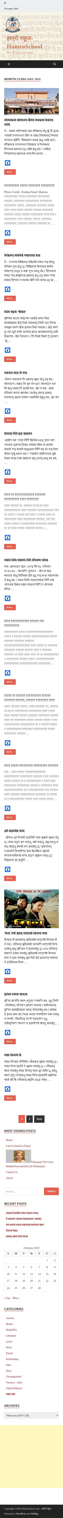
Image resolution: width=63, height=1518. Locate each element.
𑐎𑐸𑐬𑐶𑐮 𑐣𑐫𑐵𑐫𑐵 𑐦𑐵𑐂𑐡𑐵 (15, 994)
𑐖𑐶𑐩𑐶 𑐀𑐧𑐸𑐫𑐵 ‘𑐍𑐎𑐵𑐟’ (15, 312)
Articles (10, 1318)
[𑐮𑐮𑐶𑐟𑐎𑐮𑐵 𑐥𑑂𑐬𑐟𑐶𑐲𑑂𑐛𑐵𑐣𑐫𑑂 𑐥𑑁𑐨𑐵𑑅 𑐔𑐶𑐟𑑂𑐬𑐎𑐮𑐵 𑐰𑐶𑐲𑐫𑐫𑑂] (31, 101)
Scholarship (12, 1358)
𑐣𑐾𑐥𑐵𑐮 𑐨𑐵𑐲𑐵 (10, 1394)
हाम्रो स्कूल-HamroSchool (24, 42)
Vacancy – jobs (14, 1382)
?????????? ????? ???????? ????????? (29, 185)
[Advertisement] (31, 1456)
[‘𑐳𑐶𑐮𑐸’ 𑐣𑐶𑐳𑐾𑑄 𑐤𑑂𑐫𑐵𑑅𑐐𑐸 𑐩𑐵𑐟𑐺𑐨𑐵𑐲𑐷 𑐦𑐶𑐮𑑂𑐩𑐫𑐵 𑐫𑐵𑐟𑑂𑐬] (31, 908)
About (9, 1177)
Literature (11, 1335)
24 (8, 1287)
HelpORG (11, 1329)
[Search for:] (31, 1191)
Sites (8, 1364)
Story (9, 1370)
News (9, 1347)
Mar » (16, 1298)
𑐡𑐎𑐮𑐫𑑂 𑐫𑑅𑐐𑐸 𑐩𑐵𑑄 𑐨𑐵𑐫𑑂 (15, 373)
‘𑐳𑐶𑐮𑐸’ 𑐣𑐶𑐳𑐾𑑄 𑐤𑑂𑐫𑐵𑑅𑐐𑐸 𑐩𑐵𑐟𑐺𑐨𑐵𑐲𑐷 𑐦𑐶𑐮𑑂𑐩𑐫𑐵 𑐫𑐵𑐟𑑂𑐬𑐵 (25, 933)
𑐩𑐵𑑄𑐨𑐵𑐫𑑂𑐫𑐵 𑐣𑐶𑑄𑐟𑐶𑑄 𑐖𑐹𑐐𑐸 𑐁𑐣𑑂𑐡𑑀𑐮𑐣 (18, 433)
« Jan (7, 1298)
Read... (8, 171)
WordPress (21, 1513)
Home (9, 1139)
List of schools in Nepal (18, 1145)
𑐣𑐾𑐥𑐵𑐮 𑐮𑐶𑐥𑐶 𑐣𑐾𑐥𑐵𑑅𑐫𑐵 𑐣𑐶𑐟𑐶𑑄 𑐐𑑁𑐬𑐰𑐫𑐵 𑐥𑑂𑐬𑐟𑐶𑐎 (26, 560)
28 (39, 1287)
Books (9, 1323)
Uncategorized (13, 1376)
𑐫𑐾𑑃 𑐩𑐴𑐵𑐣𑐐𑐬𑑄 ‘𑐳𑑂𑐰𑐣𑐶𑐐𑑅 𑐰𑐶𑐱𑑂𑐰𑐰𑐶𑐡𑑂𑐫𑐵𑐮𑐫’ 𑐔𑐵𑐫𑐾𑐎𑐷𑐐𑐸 (23, 1218)
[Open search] (54, 64)
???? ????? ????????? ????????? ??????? (31, 765)
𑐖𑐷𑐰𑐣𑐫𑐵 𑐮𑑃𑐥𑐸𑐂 (12, 1230)
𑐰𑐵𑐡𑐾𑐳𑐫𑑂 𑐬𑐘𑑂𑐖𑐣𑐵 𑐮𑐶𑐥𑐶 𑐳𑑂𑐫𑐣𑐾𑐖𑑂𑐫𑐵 (17, 1236)
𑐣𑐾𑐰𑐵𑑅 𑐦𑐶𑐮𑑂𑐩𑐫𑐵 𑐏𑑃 (12, 1055)
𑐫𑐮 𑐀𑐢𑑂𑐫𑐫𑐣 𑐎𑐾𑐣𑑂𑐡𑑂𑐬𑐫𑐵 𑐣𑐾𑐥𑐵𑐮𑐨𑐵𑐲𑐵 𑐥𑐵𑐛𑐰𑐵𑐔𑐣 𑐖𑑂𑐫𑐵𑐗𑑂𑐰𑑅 (25, 1224)
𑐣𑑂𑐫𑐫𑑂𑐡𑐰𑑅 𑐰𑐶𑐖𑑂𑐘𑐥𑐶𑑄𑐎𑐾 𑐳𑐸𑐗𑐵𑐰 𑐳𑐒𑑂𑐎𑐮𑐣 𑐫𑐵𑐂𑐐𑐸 (22, 1212)
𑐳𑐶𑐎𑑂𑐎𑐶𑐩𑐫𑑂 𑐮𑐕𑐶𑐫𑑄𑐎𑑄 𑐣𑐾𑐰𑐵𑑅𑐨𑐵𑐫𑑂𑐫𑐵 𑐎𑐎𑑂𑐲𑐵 (22, 255)
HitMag (34, 1513)
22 (47, 1280)
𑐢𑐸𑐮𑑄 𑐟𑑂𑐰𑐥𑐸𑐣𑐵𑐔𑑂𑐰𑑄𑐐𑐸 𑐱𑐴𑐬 (14, 831)
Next (39, 1119)
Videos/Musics (14, 1388)
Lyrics (9, 1341)
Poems (9, 1353)
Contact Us (12, 1172)
